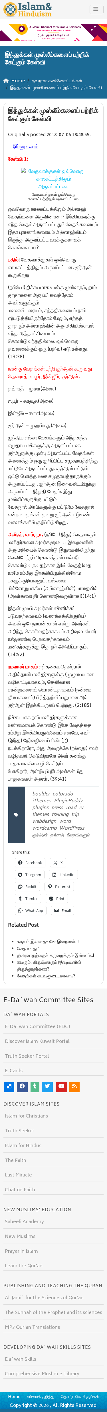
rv (81, 808)
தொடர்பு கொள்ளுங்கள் (80, 1397)
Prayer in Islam (21, 1252)
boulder (41, 794)
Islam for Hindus (23, 1146)
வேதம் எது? (28, 949)
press (57, 808)
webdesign (44, 822)
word (65, 822)
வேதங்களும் (78, 835)
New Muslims (20, 1237)
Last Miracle (18, 1175)
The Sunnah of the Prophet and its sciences (53, 1313)
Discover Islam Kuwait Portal (37, 1042)
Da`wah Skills (20, 1360)
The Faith (15, 1161)
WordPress (71, 828)
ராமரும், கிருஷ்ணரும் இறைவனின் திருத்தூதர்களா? (49, 966)
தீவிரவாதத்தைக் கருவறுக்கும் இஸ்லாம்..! (55, 956)
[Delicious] (9, 1087)
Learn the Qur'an (24, 1266)
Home (14, 1397)
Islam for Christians (26, 1116)
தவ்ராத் (57, 835)
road (71, 808)
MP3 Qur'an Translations (32, 1328)
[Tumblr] (35, 1087)
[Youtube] (61, 1087)
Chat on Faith (20, 1190)
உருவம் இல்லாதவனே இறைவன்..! (48, 942)
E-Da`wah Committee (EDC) (37, 1027)
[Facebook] (22, 1087)
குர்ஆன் (39, 835)
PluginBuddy (68, 801)
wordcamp (44, 828)
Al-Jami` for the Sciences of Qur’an (44, 1298)
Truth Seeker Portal (27, 1057)
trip (75, 815)
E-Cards (14, 1071)
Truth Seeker (19, 1131)
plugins (40, 808)
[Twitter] (47, 1087)
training (60, 815)
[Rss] (74, 1087)
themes (40, 815)
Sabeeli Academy (24, 1222)
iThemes (41, 801)
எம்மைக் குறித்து (40, 1397)
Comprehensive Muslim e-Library (42, 1374)
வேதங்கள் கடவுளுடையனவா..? (46, 976)
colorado (63, 794)
